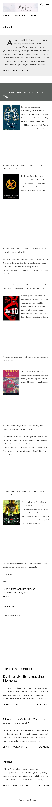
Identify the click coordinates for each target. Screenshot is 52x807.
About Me (20, 15)
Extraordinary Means (23, 589)
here (28, 129)
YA (30, 593)
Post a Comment (20, 71)
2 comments (18, 704)
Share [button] (6, 71)
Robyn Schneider (12, 593)
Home (6, 15)
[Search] (41, 4)
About (7, 27)
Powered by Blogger (27, 800)
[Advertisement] (26, 642)
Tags (26, 593)
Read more (43, 704)
